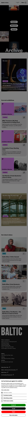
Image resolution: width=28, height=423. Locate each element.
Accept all (13, 405)
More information (14, 415)
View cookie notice (5, 390)
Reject (13, 411)
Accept (13, 408)
